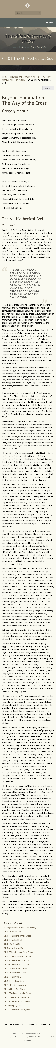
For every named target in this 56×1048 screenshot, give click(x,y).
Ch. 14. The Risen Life (14, 980)
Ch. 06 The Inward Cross (15, 948)
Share (47, 87)
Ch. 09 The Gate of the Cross (17, 960)
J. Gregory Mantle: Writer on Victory (20, 927)
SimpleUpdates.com (19, 1037)
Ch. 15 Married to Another (15, 985)
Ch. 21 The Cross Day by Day (17, 1009)
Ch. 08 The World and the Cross (18, 956)
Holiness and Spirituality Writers (24, 76)
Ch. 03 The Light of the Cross (17, 935)
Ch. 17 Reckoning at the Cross (17, 993)
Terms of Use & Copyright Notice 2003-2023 (28, 1034)
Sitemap (41, 1037)
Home (5, 76)
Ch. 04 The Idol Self (13, 939)
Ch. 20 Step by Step (13, 1005)
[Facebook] (27, 5)
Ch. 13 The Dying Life (14, 976)
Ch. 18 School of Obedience (16, 997)
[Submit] (39, 13)
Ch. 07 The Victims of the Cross (18, 952)
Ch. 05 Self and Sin (12, 944)
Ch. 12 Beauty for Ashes (15, 972)
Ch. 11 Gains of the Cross (15, 968)
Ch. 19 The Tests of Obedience (18, 1001)
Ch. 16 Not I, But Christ (14, 989)
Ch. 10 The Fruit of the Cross (17, 964)
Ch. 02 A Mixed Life (12, 931)
